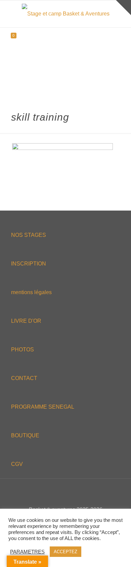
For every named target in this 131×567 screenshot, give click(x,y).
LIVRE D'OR (26, 321)
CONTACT (24, 378)
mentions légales (31, 292)
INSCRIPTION (28, 263)
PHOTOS (22, 349)
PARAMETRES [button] (27, 552)
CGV (17, 464)
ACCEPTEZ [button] (65, 551)
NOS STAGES (28, 235)
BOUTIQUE (25, 435)
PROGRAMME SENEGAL (42, 407)
